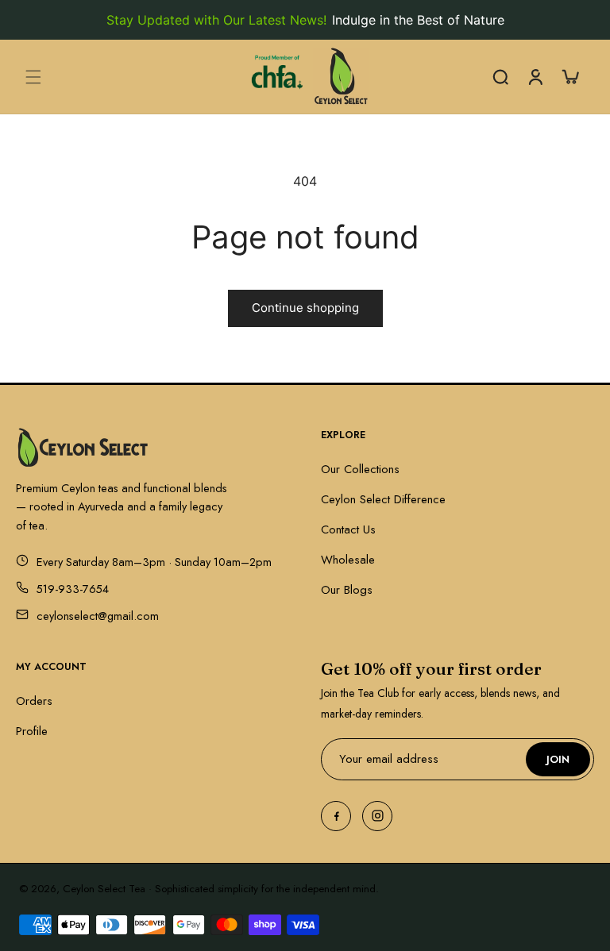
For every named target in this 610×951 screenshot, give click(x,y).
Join (557, 759)
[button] (33, 77)
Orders (34, 701)
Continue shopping (305, 307)
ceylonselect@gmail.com (98, 615)
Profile (32, 731)
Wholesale (348, 559)
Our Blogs (347, 590)
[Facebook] (336, 816)
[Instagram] (377, 816)
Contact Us (348, 529)
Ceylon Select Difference (383, 499)
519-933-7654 (73, 588)
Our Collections (360, 469)
